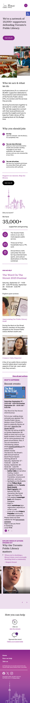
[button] (28, 14)
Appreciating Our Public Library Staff (14, 320)
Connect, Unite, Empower (12, 358)
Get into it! (8, 38)
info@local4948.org (15, 447)
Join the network (15, 629)
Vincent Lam (10, 590)
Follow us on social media (15, 641)
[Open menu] (26, 5)
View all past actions (20, 376)
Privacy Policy (16, 678)
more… (4, 289)
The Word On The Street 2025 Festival (14, 276)
